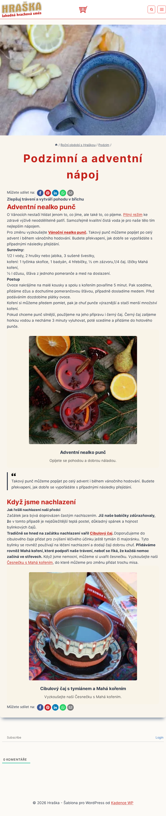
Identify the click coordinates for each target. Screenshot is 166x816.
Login (159, 737)
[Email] (70, 193)
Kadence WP (122, 803)
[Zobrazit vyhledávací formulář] (151, 9)
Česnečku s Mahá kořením (30, 562)
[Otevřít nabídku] (161, 9)
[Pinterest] (48, 193)
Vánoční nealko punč (67, 232)
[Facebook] (40, 193)
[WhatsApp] (63, 193)
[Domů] (56, 145)
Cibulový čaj (101, 533)
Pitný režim (132, 214)
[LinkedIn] (55, 193)
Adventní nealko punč (41, 207)
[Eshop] (83, 9)
